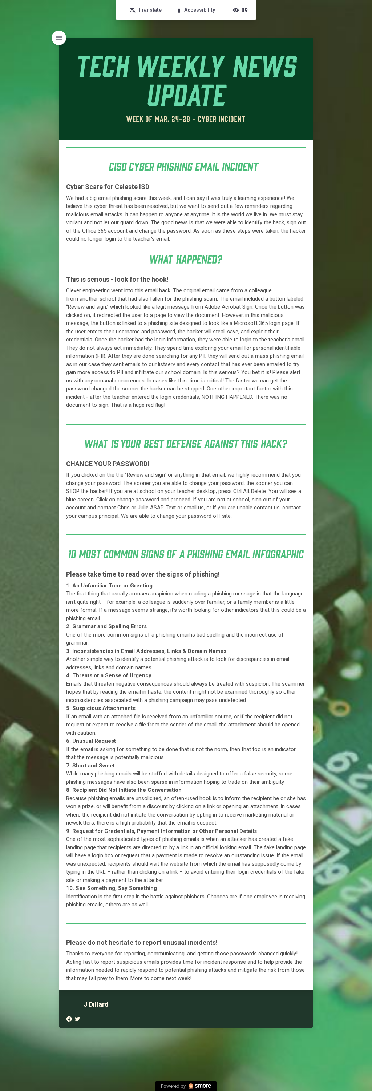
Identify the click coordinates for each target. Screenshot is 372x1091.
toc (58, 37)
